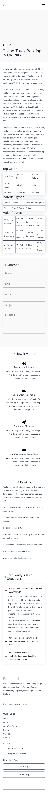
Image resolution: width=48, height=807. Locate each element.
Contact (6, 738)
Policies (6, 799)
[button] (43, 5)
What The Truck (10, 726)
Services (6, 718)
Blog (9, 44)
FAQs (5, 722)
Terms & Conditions (19, 799)
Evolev (6, 730)
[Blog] (4, 45)
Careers (6, 734)
